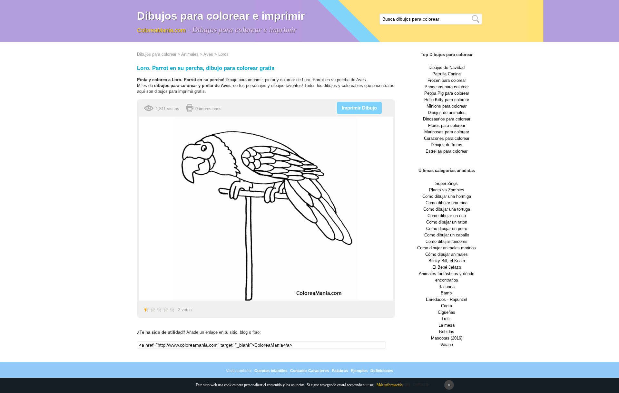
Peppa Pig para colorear (446, 93)
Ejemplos (359, 371)
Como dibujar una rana (446, 202)
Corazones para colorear (446, 138)
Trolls (446, 318)
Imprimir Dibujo (359, 107)
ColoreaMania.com (161, 30)
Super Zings (446, 183)
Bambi (447, 293)
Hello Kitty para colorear (446, 99)
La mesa (446, 325)
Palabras (340, 371)
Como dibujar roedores (446, 241)
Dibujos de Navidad (446, 67)
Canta (446, 305)
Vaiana (446, 344)
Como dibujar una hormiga (446, 196)
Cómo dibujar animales (446, 254)
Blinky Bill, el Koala (446, 260)
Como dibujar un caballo (446, 235)
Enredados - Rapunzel (446, 299)
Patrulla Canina (446, 74)
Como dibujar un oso (446, 215)
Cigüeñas (446, 312)
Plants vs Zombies (446, 189)
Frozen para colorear (446, 80)
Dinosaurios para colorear (446, 119)
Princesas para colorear (447, 86)
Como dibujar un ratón (446, 222)
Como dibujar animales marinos (446, 247)
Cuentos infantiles (271, 371)
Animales (190, 54)
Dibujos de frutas (446, 144)
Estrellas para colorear (446, 151)
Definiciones (381, 371)
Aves (208, 54)
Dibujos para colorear (156, 54)
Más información (390, 385)
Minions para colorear (447, 106)
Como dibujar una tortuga (446, 209)
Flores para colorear (446, 125)
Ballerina (446, 286)
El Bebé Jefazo (446, 267)
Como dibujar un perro (446, 228)
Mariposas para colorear (446, 131)
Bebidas (446, 331)
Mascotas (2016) (446, 338)
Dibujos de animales (447, 112)
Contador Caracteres (309, 371)
